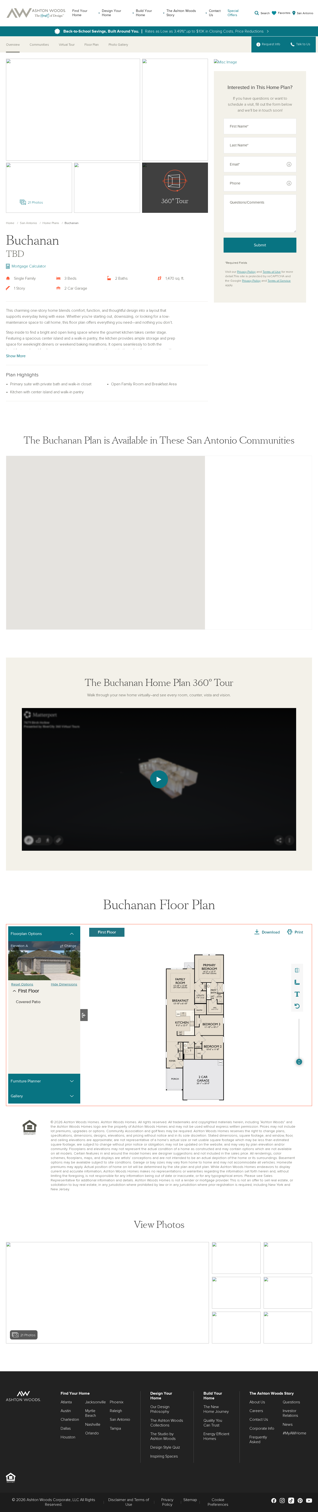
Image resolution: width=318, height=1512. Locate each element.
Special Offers (233, 13)
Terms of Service (279, 280)
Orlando (92, 1433)
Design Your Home (111, 13)
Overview (13, 44)
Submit (260, 245)
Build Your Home (144, 13)
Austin (66, 1411)
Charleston (70, 1420)
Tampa (115, 1428)
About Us (257, 1402)
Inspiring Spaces (164, 1456)
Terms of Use (272, 271)
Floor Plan (91, 44)
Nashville (92, 1424)
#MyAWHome (294, 1433)
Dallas (66, 1428)
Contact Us (215, 13)
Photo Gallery (118, 44)
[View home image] (236, 1258)
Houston (68, 1437)
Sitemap (190, 1500)
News (288, 1424)
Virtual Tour (67, 44)
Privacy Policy (246, 271)
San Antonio (28, 223)
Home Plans (50, 223)
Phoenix (116, 1402)
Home (10, 223)
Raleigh (116, 1411)
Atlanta (66, 1402)
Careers (256, 1411)
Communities (39, 44)
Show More (16, 356)
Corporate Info (261, 1428)
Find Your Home (79, 13)
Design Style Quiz (165, 1447)
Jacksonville (95, 1402)
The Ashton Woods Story (181, 13)
